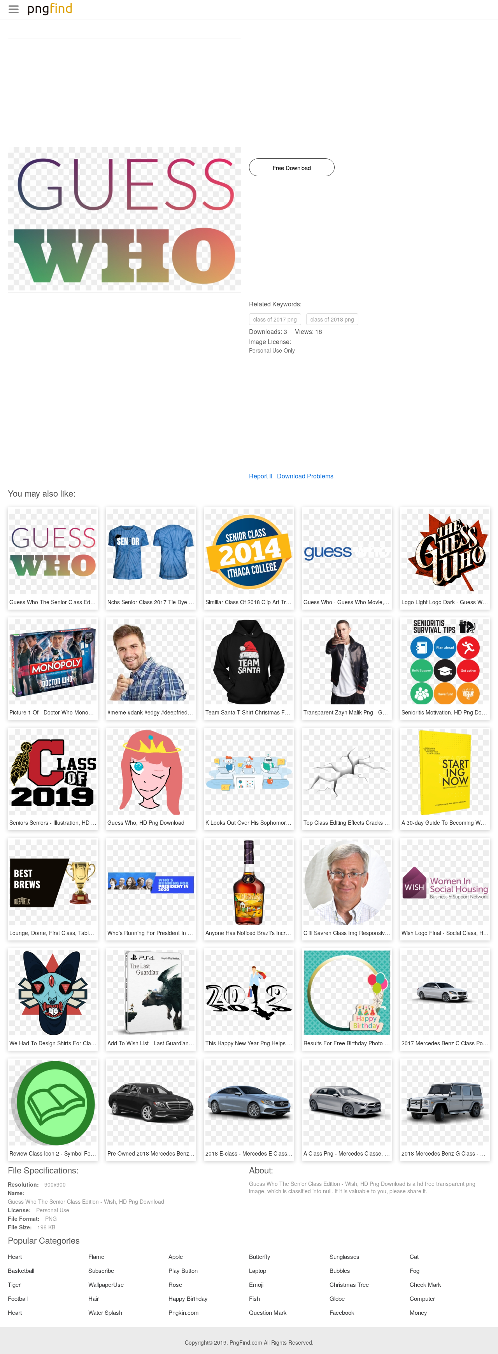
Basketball (21, 1270)
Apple (175, 1256)
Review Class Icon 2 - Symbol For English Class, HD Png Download (92, 1153)
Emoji (256, 1284)
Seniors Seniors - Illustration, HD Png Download (68, 822)
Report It (260, 475)
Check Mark (425, 1284)
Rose (175, 1284)
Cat (414, 1256)
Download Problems (305, 475)
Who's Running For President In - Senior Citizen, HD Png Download (190, 933)
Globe (337, 1298)
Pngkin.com (183, 1312)
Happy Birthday (188, 1298)
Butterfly (259, 1256)
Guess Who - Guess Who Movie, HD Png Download (367, 602)
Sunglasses (344, 1256)
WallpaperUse (106, 1284)
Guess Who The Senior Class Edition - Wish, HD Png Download (87, 602)
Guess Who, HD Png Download (145, 822)
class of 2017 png (275, 319)
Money (418, 1312)
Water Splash (105, 1312)
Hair (93, 1298)
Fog (414, 1270)
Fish (254, 1298)
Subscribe (101, 1270)
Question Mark (268, 1312)
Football (18, 1298)
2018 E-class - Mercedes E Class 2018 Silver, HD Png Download (284, 1153)
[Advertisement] (124, 92)
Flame (96, 1256)
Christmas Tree (349, 1284)
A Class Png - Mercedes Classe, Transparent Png (364, 1153)
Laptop (257, 1270)
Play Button (183, 1270)
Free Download (292, 167)
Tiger (14, 1284)
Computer (422, 1298)
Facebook (342, 1312)
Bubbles (340, 1270)
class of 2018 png (332, 319)
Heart (15, 1256)
